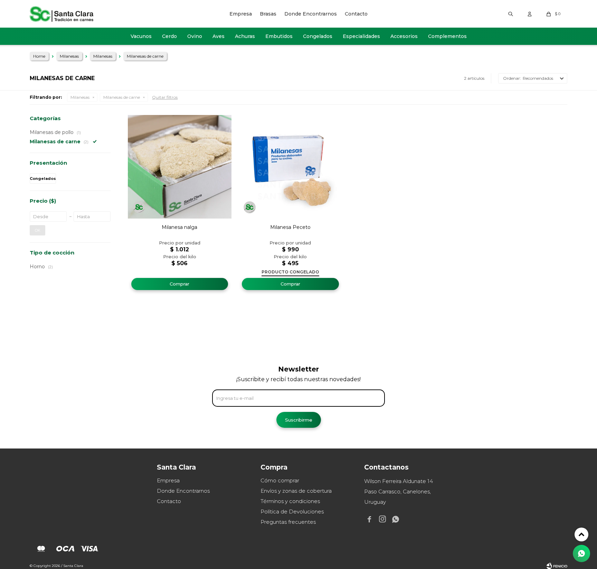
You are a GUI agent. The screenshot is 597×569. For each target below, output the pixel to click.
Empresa (240, 14)
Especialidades (361, 36)
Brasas (268, 14)
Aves (218, 36)
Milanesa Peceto (290, 227)
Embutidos (279, 36)
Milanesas (79, 97)
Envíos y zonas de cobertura (296, 491)
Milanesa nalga (179, 227)
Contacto (356, 14)
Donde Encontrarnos (310, 14)
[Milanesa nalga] (179, 167)
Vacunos (141, 36)
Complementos (447, 36)
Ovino (194, 36)
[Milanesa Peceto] (290, 167)
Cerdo (169, 36)
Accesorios (404, 36)
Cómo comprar (279, 480)
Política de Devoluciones (292, 511)
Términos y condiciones (290, 501)
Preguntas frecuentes (288, 522)
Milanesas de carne (121, 97)
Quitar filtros (165, 97)
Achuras (245, 36)
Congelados (317, 36)
